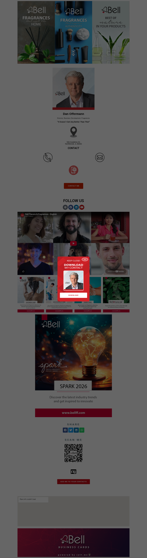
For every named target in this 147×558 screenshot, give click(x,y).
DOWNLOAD (73, 295)
